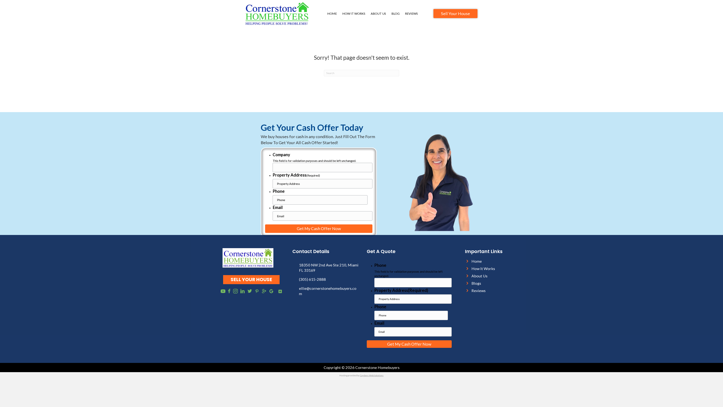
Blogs (476, 283)
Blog (395, 13)
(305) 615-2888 (312, 279)
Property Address (296, 174)
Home (332, 13)
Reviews (411, 13)
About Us (378, 13)
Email (278, 207)
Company (281, 154)
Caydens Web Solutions (372, 375)
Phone (279, 191)
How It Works (353, 13)
